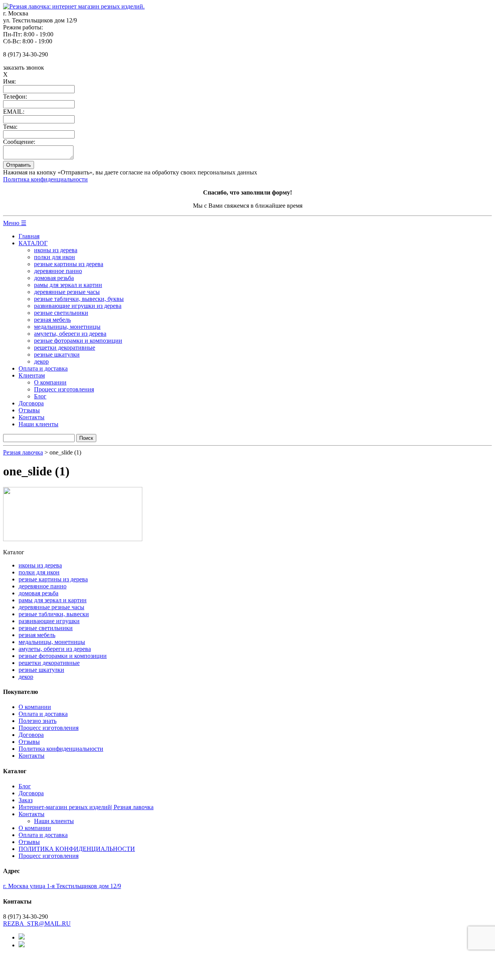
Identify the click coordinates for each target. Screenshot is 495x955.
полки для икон (54, 257)
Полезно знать (37, 721)
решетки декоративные (64, 347)
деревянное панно (58, 271)
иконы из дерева (55, 250)
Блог (40, 396)
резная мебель (52, 319)
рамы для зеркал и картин (68, 285)
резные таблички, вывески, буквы (79, 299)
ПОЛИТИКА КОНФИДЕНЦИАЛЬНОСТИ (77, 849)
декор (41, 361)
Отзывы (29, 410)
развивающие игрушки (49, 621)
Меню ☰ (14, 223)
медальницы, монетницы (67, 326)
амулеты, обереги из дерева (70, 333)
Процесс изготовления (64, 389)
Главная (29, 236)
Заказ (25, 800)
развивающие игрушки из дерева (77, 305)
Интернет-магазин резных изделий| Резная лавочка (86, 807)
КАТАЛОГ (33, 243)
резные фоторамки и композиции (78, 340)
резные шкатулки (57, 354)
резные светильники (61, 312)
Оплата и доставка (43, 368)
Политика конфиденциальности (45, 179)
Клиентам (32, 375)
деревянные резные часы (67, 292)
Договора (31, 403)
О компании (50, 382)
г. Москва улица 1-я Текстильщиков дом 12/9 (62, 886)
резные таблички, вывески (54, 614)
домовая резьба (54, 278)
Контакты (31, 417)
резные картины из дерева (68, 264)
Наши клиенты (38, 424)
